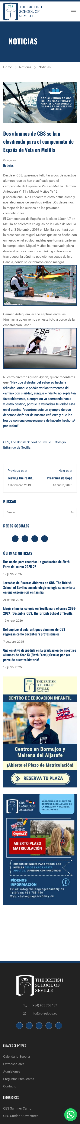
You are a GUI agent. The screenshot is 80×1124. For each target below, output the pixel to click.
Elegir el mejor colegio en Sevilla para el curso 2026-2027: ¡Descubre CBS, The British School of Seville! (39, 610)
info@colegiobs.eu (44, 1013)
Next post (65, 471)
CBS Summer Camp (17, 1108)
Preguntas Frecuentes (18, 1079)
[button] (70, 1114)
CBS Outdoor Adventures (20, 1116)
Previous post (17, 471)
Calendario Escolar (16, 1057)
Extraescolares (14, 1064)
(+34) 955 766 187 (44, 1005)
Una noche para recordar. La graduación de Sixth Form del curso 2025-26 (36, 564)
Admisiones (11, 1071)
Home (7, 67)
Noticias (25, 67)
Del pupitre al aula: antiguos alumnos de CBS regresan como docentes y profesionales (34, 632)
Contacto (9, 1086)
